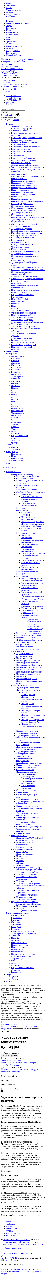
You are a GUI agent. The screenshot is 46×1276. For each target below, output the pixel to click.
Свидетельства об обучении (29, 513)
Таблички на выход (19, 324)
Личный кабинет (13, 55)
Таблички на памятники (21, 338)
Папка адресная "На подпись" (24, 185)
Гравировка (16, 442)
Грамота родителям (35, 631)
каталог (16, 120)
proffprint (10, 102)
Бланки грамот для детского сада (29, 611)
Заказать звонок (8, 80)
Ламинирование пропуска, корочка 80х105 (33, 716)
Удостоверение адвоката (21, 229)
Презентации (17, 408)
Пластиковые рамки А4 (21, 347)
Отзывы (9, 12)
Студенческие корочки (21, 247)
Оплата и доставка (14, 10)
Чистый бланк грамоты (31, 578)
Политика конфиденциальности (15, 1271)
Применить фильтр (9, 1056)
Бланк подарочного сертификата (29, 545)
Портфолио (11, 28)
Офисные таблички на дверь (23, 313)
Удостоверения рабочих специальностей (21, 273)
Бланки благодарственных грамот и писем (33, 584)
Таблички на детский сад (22, 317)
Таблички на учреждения (22, 320)
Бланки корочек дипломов (32, 779)
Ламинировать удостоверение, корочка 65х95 (31, 699)
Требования (11, 5)
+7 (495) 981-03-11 (9, 1258)
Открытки (15, 386)
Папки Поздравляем (20, 190)
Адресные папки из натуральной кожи (28, 176)
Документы (16, 365)
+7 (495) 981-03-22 (9, 73)
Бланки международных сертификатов (32, 541)
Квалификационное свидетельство (26, 233)
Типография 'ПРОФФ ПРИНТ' (16, 1240)
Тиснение (15, 449)
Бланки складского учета (22, 151)
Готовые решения (19, 340)
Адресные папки (18, 174)
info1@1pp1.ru (7, 82)
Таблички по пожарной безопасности (27, 322)
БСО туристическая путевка (23, 160)
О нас (8, 3)
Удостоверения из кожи (21, 213)
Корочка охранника (19, 281)
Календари (16, 367)
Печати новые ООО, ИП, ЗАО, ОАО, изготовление (29, 839)
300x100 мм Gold (28, 899)
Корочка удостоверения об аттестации (28, 269)
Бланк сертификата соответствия (29, 568)
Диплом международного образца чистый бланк (32, 525)
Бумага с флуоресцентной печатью (26, 138)
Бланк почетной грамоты (32, 581)
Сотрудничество (13, 14)
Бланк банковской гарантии (23, 158)
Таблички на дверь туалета (23, 326)
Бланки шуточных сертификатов (29, 550)
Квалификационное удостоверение (26, 231)
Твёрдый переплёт (15, 425)
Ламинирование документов (23, 208)
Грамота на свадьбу (35, 629)
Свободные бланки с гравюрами (25, 142)
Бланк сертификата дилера (33, 553)
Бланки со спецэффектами (22, 128)
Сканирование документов (17, 414)
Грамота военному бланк (32, 599)
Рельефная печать (19, 292)
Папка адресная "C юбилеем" (24, 188)
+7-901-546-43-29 (13, 96)
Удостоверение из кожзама (22, 215)
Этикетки (15, 440)
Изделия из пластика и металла (24, 342)
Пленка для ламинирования (28, 693)
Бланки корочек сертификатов (28, 787)
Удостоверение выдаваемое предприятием (23, 220)
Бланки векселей (18, 144)
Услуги (9, 26)
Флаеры (14, 429)
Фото (13, 431)
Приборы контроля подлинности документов (27, 648)
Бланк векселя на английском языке (29, 504)
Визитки (15, 361)
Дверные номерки (29, 911)
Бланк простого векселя (31, 497)
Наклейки (15, 383)
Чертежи (15, 433)
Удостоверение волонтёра (22, 206)
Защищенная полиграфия (22, 126)
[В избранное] (2, 1092)
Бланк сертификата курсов (33, 560)
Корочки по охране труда (22, 260)
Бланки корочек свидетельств (28, 782)
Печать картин (17, 301)
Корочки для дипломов (21, 240)
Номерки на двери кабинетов (24, 315)
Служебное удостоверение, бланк (26, 251)
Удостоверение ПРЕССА (22, 254)
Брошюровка (16, 358)
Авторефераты (17, 356)
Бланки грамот (17, 156)
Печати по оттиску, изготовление (25, 290)
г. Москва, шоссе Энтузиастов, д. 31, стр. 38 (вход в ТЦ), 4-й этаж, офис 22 (14, 86)
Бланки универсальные (21, 140)
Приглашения (17, 411)
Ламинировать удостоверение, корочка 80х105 (31, 706)
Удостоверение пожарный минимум (27, 267)
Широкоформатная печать (22, 295)
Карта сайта (34, 1269)
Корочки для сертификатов (23, 210)
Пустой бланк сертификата (27, 536)
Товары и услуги (8, 467)
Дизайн (14, 447)
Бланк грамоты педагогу (32, 606)
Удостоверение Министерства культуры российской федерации (18, 1064)
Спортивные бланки (20, 131)
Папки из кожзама (19, 178)
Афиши (14, 308)
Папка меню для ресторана (23, 194)
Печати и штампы (19, 283)
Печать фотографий (19, 299)
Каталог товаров (13, 21)
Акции (9, 37)
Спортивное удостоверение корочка (27, 279)
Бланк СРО (16, 153)
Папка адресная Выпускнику (24, 192)
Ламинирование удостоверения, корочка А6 (31, 726)
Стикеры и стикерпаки (21, 956)
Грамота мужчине (34, 626)
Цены (8, 30)
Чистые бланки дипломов (32, 522)
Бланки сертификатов (20, 149)
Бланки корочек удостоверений (28, 775)
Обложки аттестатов (20, 242)
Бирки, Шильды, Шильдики (23, 345)
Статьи (9, 8)
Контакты (10, 17)
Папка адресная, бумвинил (23, 181)
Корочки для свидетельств (22, 238)
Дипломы (15, 363)
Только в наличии (11, 1053)
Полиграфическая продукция (14, 1269)
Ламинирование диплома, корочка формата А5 (32, 721)
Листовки (15, 381)
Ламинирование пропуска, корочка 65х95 (33, 711)
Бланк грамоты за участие (32, 597)
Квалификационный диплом (23, 235)
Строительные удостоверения (24, 276)
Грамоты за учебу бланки (32, 608)
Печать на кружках (19, 945)
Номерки (15, 349)
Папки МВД (16, 197)
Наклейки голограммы (21, 163)
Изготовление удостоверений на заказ (27, 217)
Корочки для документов (22, 204)
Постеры (15, 304)
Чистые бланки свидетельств (28, 518)
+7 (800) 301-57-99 (9, 75)
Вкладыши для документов (23, 244)
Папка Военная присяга (21, 199)
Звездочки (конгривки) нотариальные (27, 167)
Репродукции (17, 297)
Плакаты (15, 306)
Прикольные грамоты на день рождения (34, 621)
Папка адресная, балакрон (22, 183)
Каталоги (15, 370)
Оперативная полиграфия (17, 23)
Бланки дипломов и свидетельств (26, 147)
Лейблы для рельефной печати (24, 165)
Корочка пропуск (18, 249)
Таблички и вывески (20, 310)
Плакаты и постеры (19, 947)
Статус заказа (12, 35)
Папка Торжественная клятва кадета (27, 201)
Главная (4, 1026)
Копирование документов (17, 373)
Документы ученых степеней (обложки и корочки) (24, 225)
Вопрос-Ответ (12, 32)
